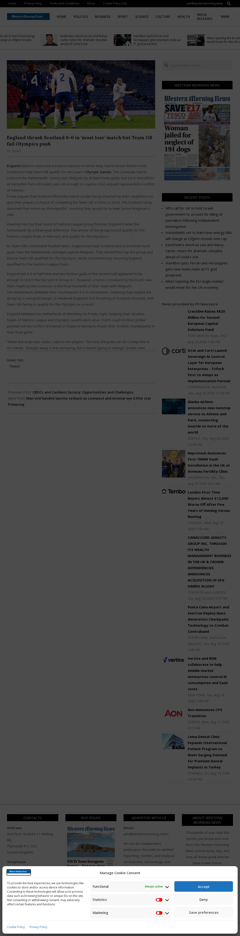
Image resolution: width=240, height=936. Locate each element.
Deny (203, 899)
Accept (204, 886)
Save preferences (204, 912)
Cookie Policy (16, 927)
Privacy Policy (38, 927)
